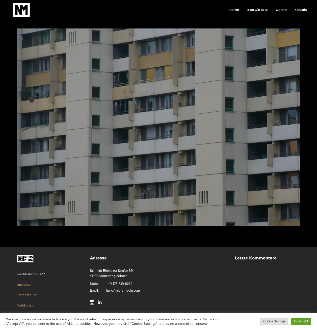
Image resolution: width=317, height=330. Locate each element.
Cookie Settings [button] (274, 321)
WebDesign (26, 305)
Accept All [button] (301, 321)
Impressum (25, 284)
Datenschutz (26, 295)
